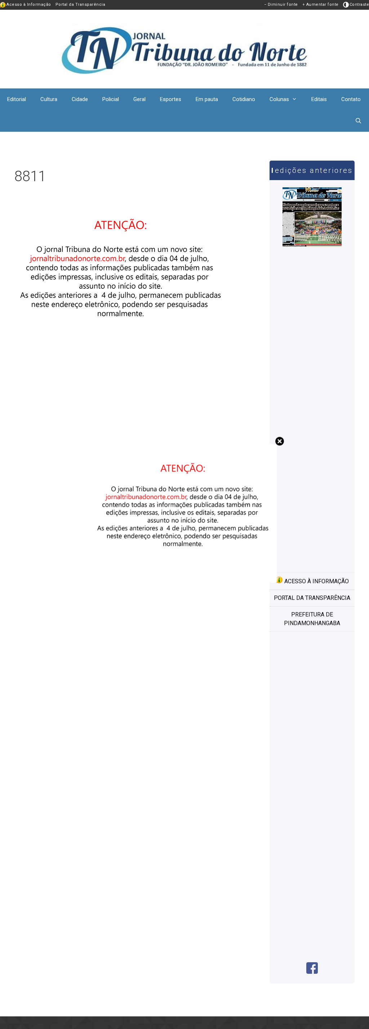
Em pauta (207, 99)
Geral (139, 99)
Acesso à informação (316, 581)
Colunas (279, 99)
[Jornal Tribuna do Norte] (184, 48)
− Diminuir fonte (281, 4)
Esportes (170, 99)
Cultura (48, 99)
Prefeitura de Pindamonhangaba (312, 619)
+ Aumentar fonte (320, 4)
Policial (110, 99)
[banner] (122, 357)
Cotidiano (243, 99)
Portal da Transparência (80, 4)
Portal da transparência (312, 597)
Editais (319, 99)
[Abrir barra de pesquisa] (358, 121)
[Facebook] (312, 971)
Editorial (16, 99)
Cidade (80, 99)
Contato (351, 99)
